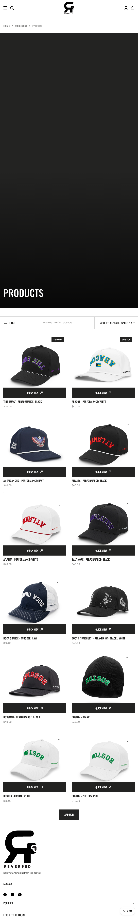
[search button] (12, 8)
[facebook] (5, 894)
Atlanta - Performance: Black (89, 480)
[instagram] (12, 894)
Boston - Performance (85, 796)
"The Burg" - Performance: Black (22, 401)
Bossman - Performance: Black (21, 717)
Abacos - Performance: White (89, 401)
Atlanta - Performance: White (20, 559)
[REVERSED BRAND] (69, 8)
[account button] (126, 8)
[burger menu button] (5, 8)
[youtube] (20, 894)
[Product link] (34, 371)
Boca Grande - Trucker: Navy (20, 638)
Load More (69, 814)
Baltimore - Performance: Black (91, 559)
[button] (133, 8)
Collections (21, 25)
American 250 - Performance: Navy (23, 480)
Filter (12, 323)
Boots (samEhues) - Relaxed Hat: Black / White (98, 638)
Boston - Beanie (81, 717)
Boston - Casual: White (16, 796)
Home (6, 25)
